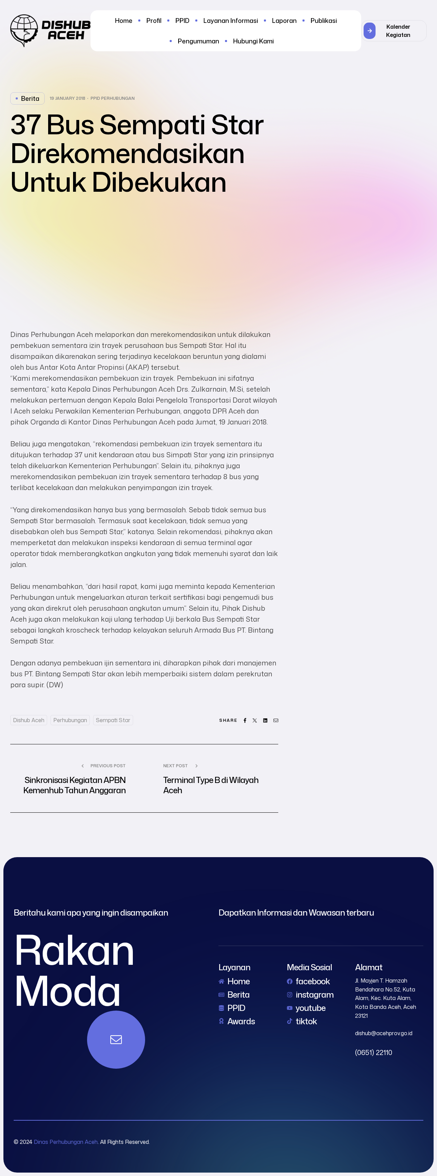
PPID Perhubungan (112, 98)
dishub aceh (28, 720)
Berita (30, 98)
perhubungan (70, 720)
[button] (394, 30)
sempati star (113, 720)
